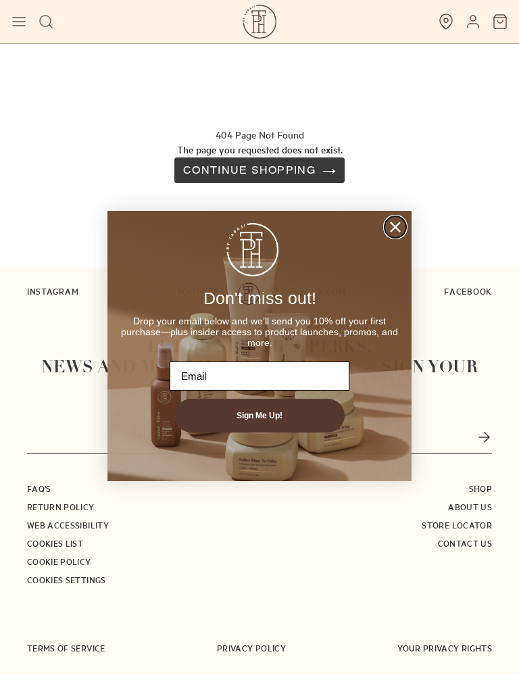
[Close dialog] (395, 227)
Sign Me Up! (259, 415)
